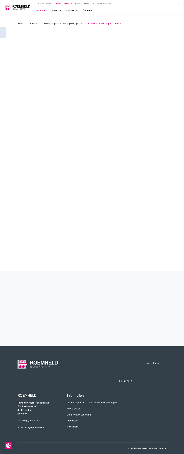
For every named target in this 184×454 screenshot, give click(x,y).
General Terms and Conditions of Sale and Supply (92, 402)
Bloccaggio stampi (82, 3)
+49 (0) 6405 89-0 (31, 420)
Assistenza (154, 308)
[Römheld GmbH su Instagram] (173, 4)
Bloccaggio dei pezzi (64, 3)
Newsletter (72, 426)
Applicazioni (153, 298)
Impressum (72, 420)
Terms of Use (73, 408)
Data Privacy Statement (79, 414)
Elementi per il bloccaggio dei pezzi (63, 23)
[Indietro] (3, 32)
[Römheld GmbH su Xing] (169, 4)
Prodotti (34, 23)
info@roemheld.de (34, 427)
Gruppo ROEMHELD (45, 3)
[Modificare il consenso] (8, 445)
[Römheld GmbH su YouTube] (161, 3)
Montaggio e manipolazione (103, 3)
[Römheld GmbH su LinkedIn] (165, 4)
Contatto (155, 319)
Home (21, 23)
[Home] (17, 7)
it (178, 3)
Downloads (154, 329)
